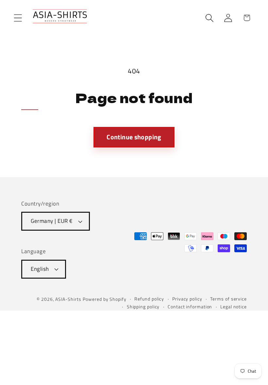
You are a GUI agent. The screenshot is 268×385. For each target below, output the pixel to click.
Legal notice (233, 306)
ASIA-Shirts (68, 299)
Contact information (190, 306)
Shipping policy (143, 306)
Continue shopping (134, 137)
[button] (17, 17)
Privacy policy (187, 298)
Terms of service (228, 298)
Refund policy (149, 298)
